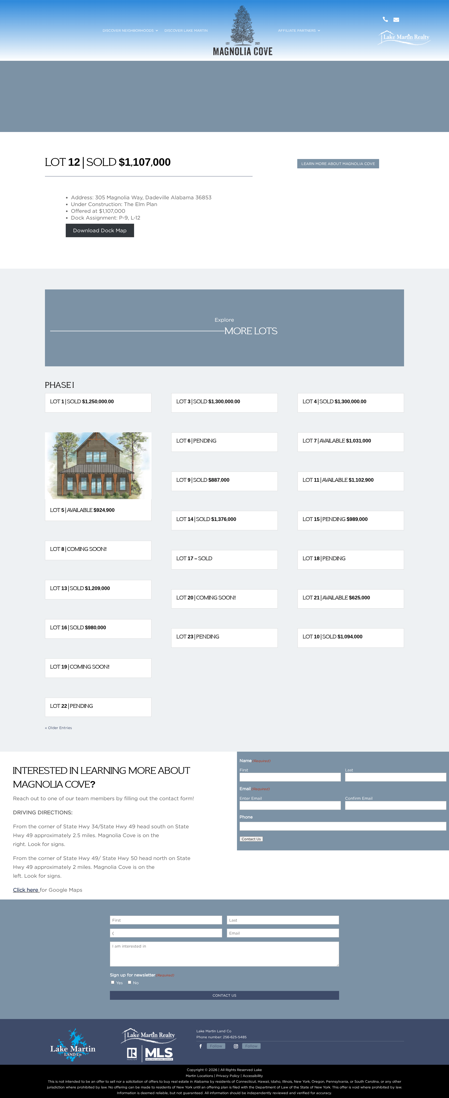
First (244, 770)
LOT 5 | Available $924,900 (82, 510)
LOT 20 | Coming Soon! (206, 597)
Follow (216, 1046)
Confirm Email (359, 798)
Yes (119, 983)
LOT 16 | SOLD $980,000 (78, 627)
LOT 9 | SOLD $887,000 (202, 480)
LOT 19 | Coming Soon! (80, 667)
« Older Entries (58, 728)
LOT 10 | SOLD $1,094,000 (332, 636)
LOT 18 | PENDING (324, 558)
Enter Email (251, 798)
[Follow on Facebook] (200, 1046)
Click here (25, 889)
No (136, 983)
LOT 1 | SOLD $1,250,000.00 (82, 401)
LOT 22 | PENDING (71, 706)
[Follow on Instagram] (236, 1046)
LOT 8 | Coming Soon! (78, 549)
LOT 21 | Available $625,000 (336, 597)
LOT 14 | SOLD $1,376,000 (206, 519)
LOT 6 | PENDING (196, 441)
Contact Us (251, 839)
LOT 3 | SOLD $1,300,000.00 (208, 401)
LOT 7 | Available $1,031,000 (337, 441)
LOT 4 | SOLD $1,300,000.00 (334, 401)
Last (349, 770)
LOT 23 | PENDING (197, 636)
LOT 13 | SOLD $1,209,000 (80, 588)
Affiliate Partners (297, 30)
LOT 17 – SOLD (194, 558)
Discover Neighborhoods (128, 30)
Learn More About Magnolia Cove (338, 164)
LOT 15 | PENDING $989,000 (335, 519)
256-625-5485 (235, 1037)
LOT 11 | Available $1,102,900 (338, 480)
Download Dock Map (100, 230)
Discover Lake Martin (186, 30)
